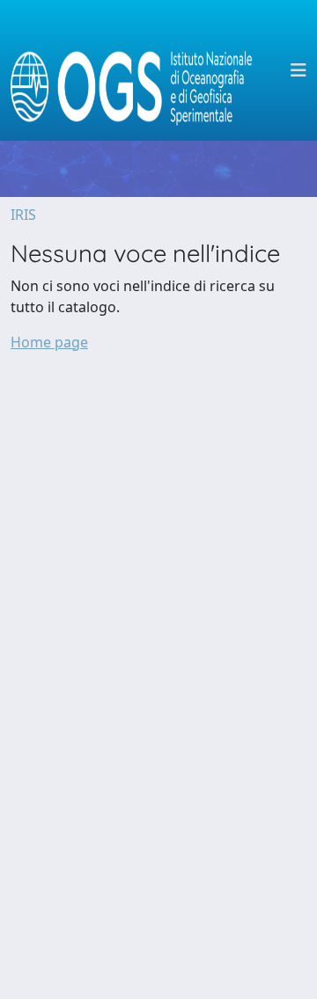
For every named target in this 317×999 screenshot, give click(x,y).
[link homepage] (139, 70)
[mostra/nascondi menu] (298, 70)
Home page (49, 342)
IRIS (23, 214)
